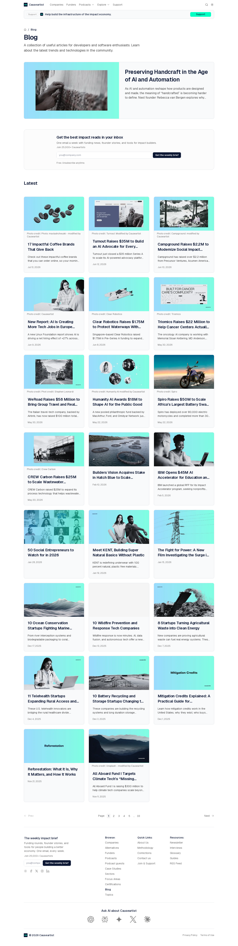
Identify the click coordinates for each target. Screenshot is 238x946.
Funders (71, 4)
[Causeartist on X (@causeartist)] (37, 871)
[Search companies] (206, 4)
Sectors (110, 874)
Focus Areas (112, 879)
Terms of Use (207, 935)
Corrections (144, 853)
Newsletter (176, 842)
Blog (33, 29)
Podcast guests (114, 863)
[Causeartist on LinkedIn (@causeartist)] (48, 871)
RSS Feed (176, 863)
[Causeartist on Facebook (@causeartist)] (31, 871)
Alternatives (112, 847)
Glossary (175, 853)
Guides (174, 858)
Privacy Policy (190, 935)
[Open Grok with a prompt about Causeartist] (133, 919)
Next (207, 815)
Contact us (144, 858)
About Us (143, 842)
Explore (101, 4)
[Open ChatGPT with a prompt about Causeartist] (90, 919)
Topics (109, 894)
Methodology (145, 847)
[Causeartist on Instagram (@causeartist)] (42, 871)
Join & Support (146, 863)
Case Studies (113, 868)
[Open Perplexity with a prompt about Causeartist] (105, 919)
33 (138, 816)
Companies (56, 4)
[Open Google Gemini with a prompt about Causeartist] (119, 919)
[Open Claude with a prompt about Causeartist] (147, 919)
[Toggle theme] (212, 4)
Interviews (176, 847)
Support (117, 4)
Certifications (113, 884)
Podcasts (85, 4)
